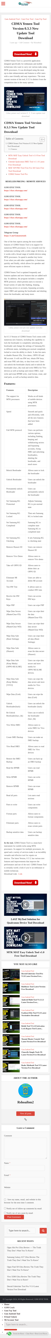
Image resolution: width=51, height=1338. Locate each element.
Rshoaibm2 (37, 43)
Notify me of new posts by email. (20, 1213)
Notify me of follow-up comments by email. (24, 1209)
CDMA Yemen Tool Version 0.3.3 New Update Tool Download (25, 144)
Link (20, 874)
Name (7, 1163)
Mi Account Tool (11, 1320)
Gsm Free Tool (27, 19)
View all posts (25, 1114)
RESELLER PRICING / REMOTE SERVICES (26, 181)
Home (6, 1304)
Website (7, 1187)
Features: (14, 149)
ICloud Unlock (10, 1317)
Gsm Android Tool (12, 19)
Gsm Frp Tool (40, 19)
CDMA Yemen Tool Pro (18, 174)
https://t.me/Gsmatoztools (15, 236)
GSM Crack (9, 1308)
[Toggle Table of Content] (41, 139)
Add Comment (24, 43)
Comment (8, 1136)
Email (7, 1175)
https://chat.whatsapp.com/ (15, 190)
